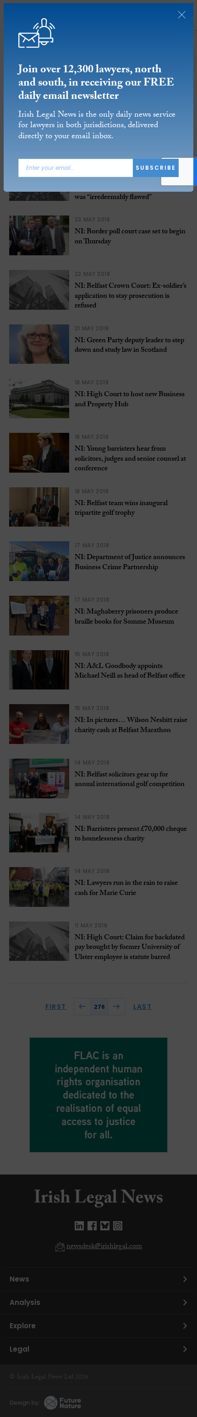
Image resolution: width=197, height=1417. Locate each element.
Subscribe (156, 168)
